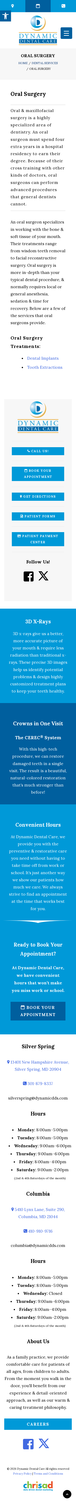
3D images (57, 662)
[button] (5, 16)
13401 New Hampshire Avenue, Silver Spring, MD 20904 (39, 1066)
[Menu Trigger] (66, 33)
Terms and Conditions (48, 1473)
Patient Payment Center (39, 539)
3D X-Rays (38, 621)
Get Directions (39, 496)
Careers (38, 1424)
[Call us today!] (63, 6)
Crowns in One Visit (38, 723)
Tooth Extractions (44, 367)
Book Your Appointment (38, 474)
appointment (54, 894)
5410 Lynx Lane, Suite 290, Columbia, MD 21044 (39, 1213)
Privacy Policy (22, 1473)
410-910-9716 (40, 1231)
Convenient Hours (38, 825)
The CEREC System (38, 737)
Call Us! (39, 451)
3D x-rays (22, 633)
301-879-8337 (39, 1083)
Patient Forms (39, 516)
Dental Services (45, 63)
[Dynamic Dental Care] (38, 30)
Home (23, 63)
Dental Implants (43, 358)
